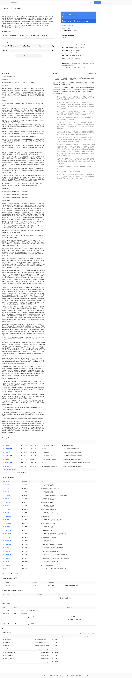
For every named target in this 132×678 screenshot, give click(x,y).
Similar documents (83, 63)
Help (87, 675)
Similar (88, 21)
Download (84, 633)
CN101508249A (7, 523)
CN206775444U (7, 488)
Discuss (86, 68)
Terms (72, 675)
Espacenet (72, 68)
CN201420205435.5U (8, 585)
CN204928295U (7, 513)
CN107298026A (7, 459)
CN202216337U (7, 492)
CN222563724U (7, 568)
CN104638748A (7, 544)
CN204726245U (7, 499)
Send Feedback (54, 675)
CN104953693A (7, 540)
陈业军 (68, 28)
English (73, 25)
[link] (28, 36)
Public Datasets (64, 675)
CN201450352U (7, 527)
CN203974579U (7, 485)
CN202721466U (7, 509)
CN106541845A (7, 455)
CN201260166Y (7, 561)
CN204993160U (7, 506)
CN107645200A (7, 516)
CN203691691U (7, 558)
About (45, 675)
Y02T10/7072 (8, 35)
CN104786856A (7, 495)
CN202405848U (7, 551)
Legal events (74, 63)
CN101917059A (7, 533)
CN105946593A (7, 448)
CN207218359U (7, 537)
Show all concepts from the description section (15, 665)
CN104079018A (7, 530)
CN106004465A (7, 452)
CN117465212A (7, 466)
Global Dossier (79, 68)
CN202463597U (7, 502)
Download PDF (68, 21)
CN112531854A (7, 462)
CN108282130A (7, 554)
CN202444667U (7, 565)
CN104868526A (7, 445)
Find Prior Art (78, 21)
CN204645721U (7, 520)
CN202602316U (7, 547)
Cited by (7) (67, 63)
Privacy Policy (79, 675)
